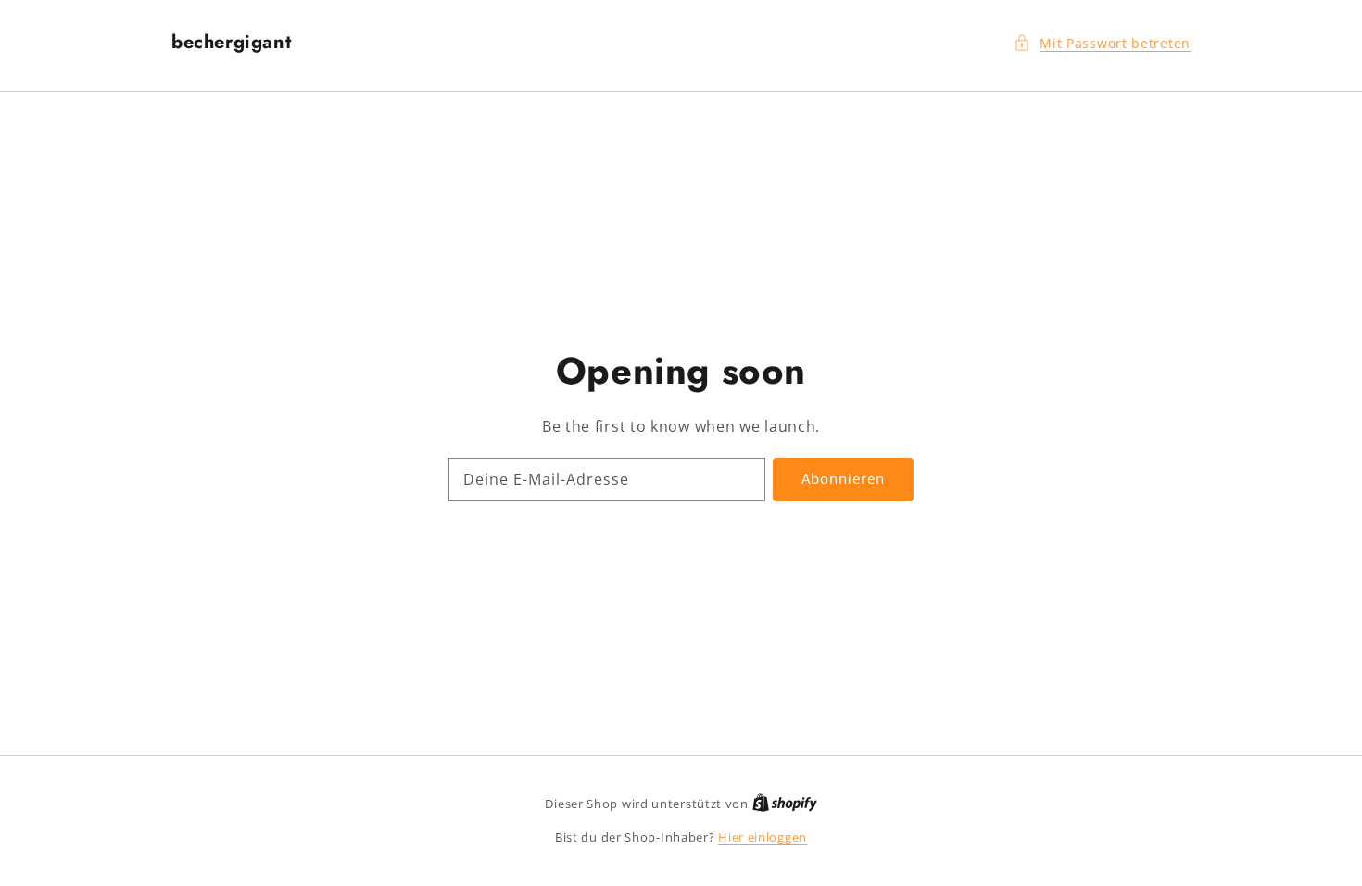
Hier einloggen (762, 837)
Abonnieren (843, 478)
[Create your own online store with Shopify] (784, 803)
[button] (1102, 43)
